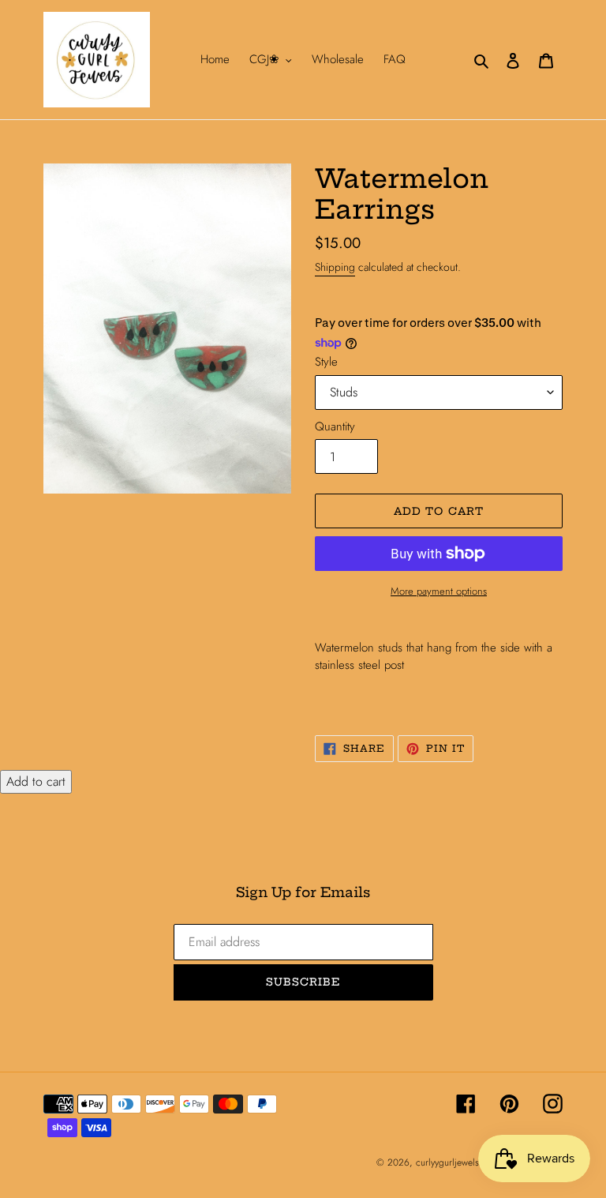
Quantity (335, 426)
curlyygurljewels (447, 1162)
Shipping (335, 267)
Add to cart (35, 781)
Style (326, 361)
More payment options (439, 591)
